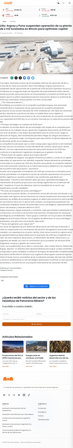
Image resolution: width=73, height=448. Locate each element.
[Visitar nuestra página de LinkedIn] (24, 395)
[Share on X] (16, 77)
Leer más (5, 366)
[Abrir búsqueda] (63, 3)
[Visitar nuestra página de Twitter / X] (9, 395)
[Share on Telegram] (32, 77)
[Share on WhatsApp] (11, 77)
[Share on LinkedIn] (24, 77)
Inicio (4, 21)
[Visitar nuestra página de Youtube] (19, 395)
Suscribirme (38, 324)
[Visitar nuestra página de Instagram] (14, 395)
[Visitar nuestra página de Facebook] (4, 395)
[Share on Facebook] (28, 77)
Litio (2, 281)
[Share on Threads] (20, 77)
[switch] (58, 3)
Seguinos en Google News (39, 286)
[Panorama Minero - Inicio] (8, 3)
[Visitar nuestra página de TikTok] (29, 395)
